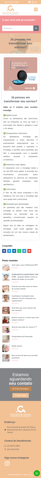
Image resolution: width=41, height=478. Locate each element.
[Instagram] (32, 2)
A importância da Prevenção (22, 336)
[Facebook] (29, 2)
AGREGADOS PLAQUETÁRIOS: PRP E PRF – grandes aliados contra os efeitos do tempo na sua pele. (25, 277)
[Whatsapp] (35, 2)
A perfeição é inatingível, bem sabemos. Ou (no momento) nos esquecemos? (24, 298)
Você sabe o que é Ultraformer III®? (25, 265)
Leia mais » (15, 267)
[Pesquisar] (36, 28)
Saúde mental (17, 346)
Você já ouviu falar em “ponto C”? (24, 327)
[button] (36, 9)
